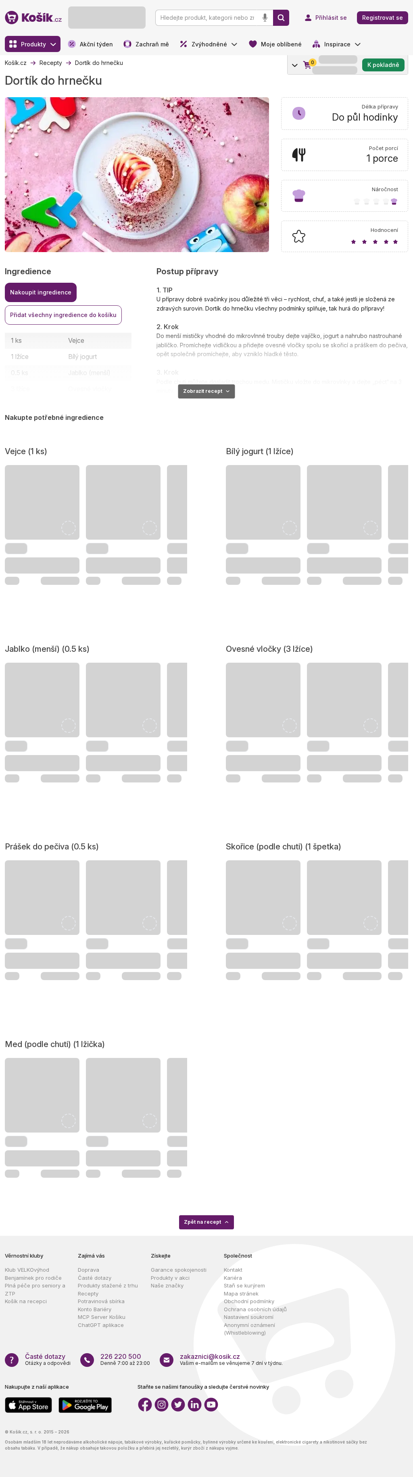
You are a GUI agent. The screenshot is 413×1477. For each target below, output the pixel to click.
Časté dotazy (94, 1278)
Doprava (88, 1269)
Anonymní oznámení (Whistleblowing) (249, 1329)
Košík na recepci (26, 1301)
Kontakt (233, 1269)
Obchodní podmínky (249, 1301)
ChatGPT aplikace (101, 1325)
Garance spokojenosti (178, 1269)
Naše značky (167, 1285)
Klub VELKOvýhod (27, 1269)
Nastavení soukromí (248, 1317)
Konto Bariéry (94, 1309)
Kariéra (233, 1278)
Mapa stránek (241, 1293)
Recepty (88, 1293)
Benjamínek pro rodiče (33, 1278)
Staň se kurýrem (244, 1285)
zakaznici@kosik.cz (210, 1356)
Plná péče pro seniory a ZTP (35, 1289)
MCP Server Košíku (101, 1317)
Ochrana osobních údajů (255, 1309)
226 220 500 (120, 1356)
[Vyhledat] (281, 18)
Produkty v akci (170, 1278)
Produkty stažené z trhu (108, 1285)
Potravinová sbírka (101, 1301)
